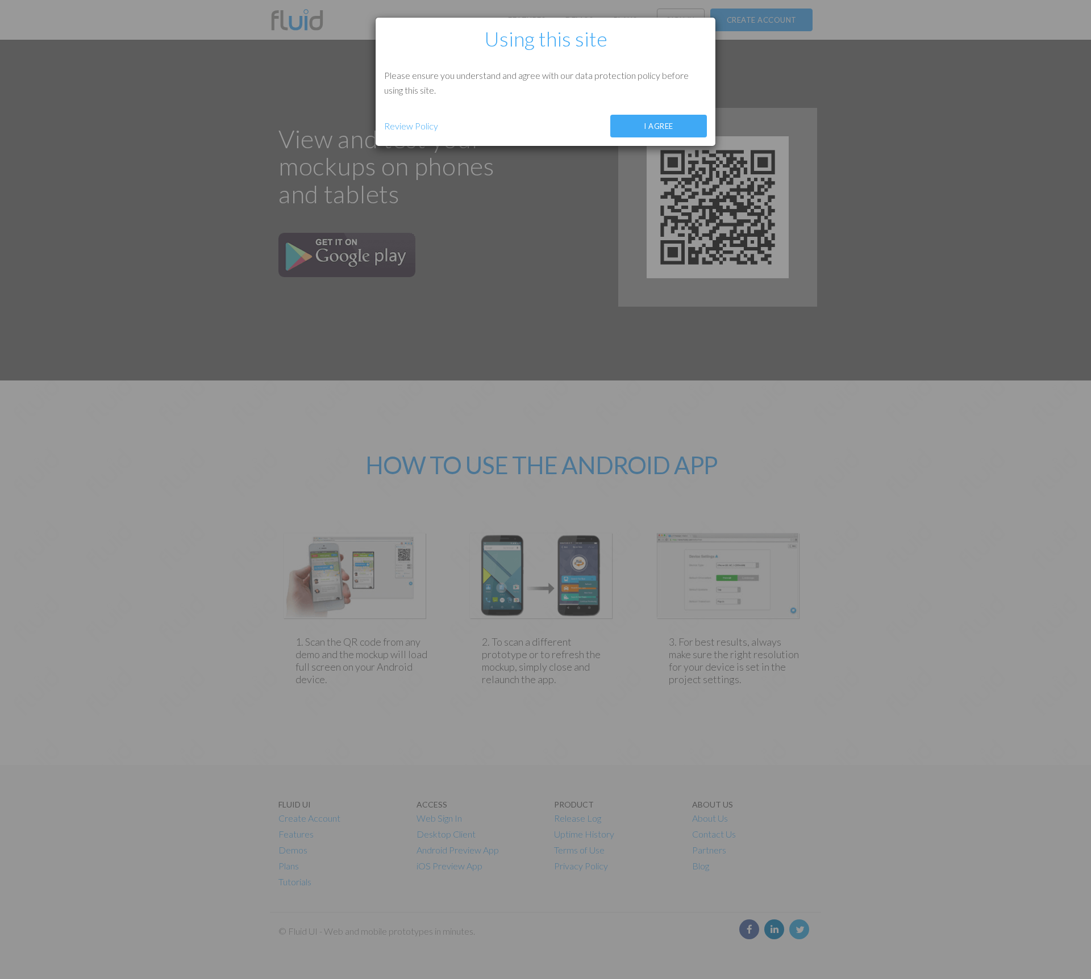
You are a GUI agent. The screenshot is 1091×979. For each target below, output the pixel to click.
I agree (658, 126)
